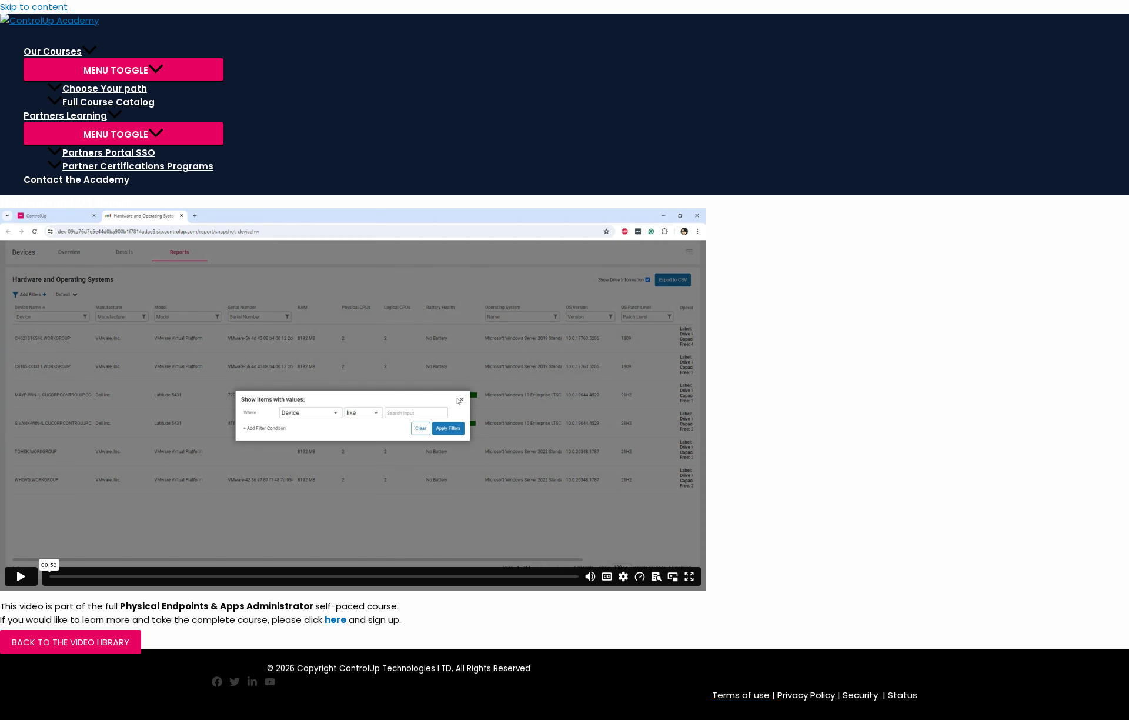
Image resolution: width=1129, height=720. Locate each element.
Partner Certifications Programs (137, 166)
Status (901, 695)
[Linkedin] (252, 684)
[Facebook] (217, 684)
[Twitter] (234, 684)
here (335, 620)
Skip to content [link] (34, 7)
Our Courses (53, 51)
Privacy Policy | (810, 695)
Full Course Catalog (108, 102)
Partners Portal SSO (108, 152)
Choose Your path (104, 88)
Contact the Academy (76, 180)
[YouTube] (270, 684)
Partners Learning (65, 115)
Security (860, 695)
